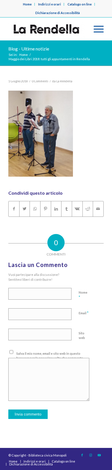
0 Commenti (40, 81)
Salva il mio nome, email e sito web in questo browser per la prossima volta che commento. (50, 356)
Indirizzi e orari (49, 4)
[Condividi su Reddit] (88, 208)
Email (83, 313)
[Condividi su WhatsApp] (35, 208)
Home (27, 4)
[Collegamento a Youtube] (99, 455)
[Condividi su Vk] (77, 208)
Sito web (82, 335)
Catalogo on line (79, 4)
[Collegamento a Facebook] (82, 455)
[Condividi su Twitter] (25, 208)
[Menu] (96, 28)
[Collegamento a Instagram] (90, 455)
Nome (83, 295)
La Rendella (64, 81)
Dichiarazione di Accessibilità (57, 13)
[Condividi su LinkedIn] (56, 208)
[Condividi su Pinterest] (45, 208)
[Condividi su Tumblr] (66, 208)
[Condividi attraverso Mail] (98, 208)
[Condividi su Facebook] (14, 208)
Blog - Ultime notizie (28, 48)
